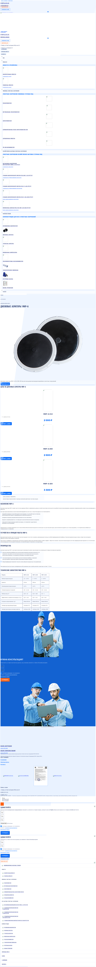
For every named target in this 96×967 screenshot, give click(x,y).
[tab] (48, 869)
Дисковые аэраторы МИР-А (5, 303)
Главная (2, 295)
